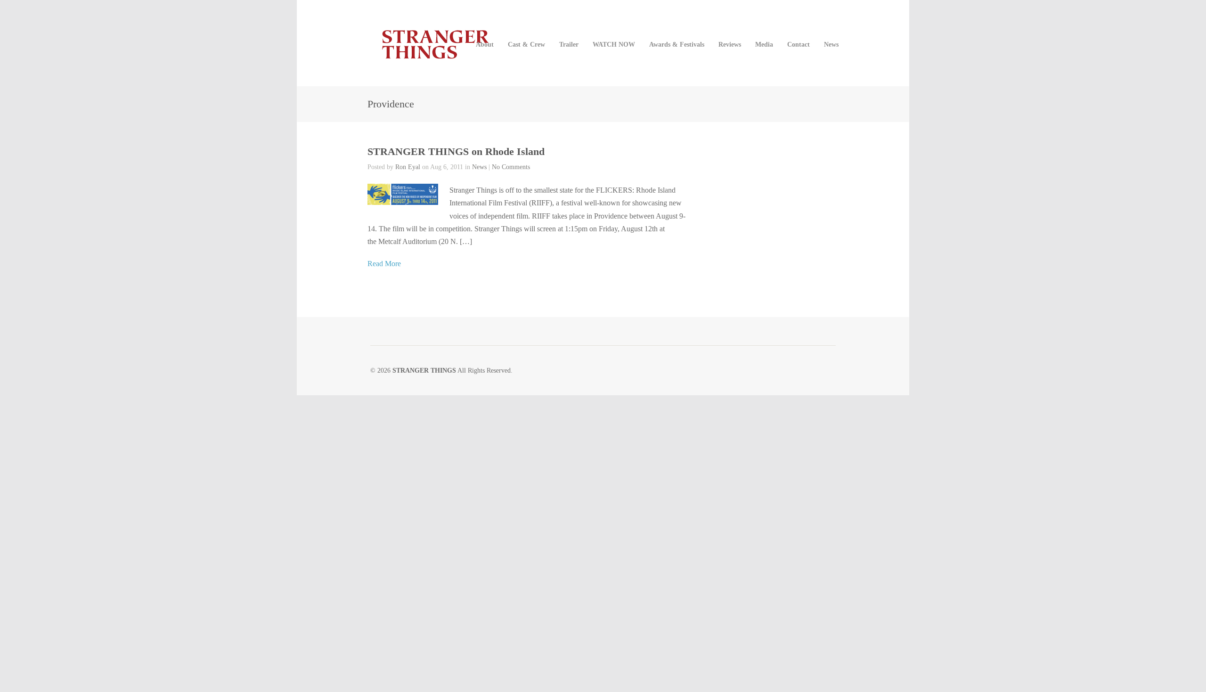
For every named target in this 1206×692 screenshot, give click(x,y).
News (831, 44)
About (485, 44)
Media (764, 44)
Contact (798, 44)
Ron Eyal (407, 167)
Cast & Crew (526, 44)
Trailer (569, 44)
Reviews (729, 44)
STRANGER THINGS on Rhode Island (456, 151)
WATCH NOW (614, 44)
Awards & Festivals (676, 44)
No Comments (511, 167)
